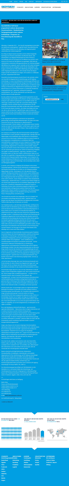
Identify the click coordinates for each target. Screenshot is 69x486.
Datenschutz (27, 467)
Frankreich (4, 467)
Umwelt (37, 462)
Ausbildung (27, 460)
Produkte (15, 458)
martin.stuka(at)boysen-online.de (13, 395)
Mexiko (3, 478)
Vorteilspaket (27, 458)
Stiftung (48, 464)
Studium (26, 462)
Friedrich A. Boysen (51, 462)
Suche (16, 1)
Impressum (39, 1)
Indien (3, 469)
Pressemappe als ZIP (52, 99)
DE (62, 1)
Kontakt (31, 1)
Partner (37, 460)
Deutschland (4, 460)
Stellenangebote (28, 464)
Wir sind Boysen (50, 458)
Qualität (37, 464)
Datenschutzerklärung (50, 1)
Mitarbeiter (38, 458)
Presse (21, 1)
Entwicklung (16, 460)
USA (2, 476)
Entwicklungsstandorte (7, 458)
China (2, 464)
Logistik (15, 467)
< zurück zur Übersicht (7, 402)
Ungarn (3, 480)
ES (66, 1)
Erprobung (15, 462)
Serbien (3, 471)
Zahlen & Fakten (50, 460)
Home (10, 1)
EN (64, 1)
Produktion (15, 464)
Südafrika (3, 473)
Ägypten (3, 462)
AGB (26, 1)
